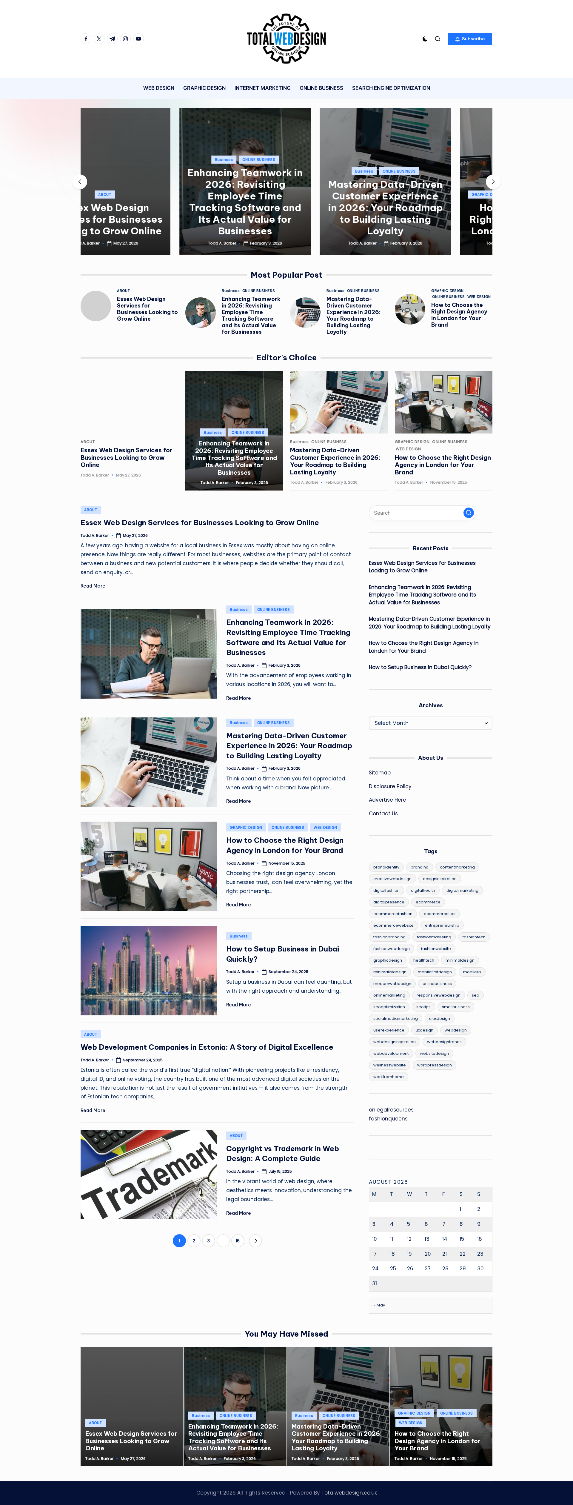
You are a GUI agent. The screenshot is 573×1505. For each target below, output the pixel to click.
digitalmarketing (462, 890)
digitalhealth (423, 890)
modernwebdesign (392, 983)
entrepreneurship (442, 925)
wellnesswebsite (389, 1065)
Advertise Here (387, 799)
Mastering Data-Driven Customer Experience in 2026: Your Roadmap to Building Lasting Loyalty (286, 207)
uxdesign (424, 1030)
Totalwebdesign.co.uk (349, 1492)
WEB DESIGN (469, 194)
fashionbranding (389, 937)
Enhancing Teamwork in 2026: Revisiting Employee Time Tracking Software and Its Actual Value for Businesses (146, 202)
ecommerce (428, 902)
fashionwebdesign (391, 948)
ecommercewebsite (393, 925)
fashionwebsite (436, 948)
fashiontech (474, 937)
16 (238, 1241)
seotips (423, 1007)
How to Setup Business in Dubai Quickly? (420, 667)
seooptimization (389, 1007)
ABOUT (123, 291)
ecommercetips (439, 914)
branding (420, 867)
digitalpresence (388, 902)
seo (475, 995)
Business (125, 159)
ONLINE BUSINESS (160, 159)
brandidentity (386, 867)
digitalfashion (386, 890)
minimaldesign (460, 960)
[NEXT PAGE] (255, 1240)
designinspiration (440, 879)
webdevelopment (391, 1053)
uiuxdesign (439, 1018)
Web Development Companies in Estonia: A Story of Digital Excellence (207, 1047)
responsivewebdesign (438, 995)
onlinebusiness (437, 983)
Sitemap (380, 772)
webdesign (456, 1030)
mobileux (472, 972)
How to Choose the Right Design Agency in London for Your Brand (427, 219)
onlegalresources (391, 1109)
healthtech (423, 960)
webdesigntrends (444, 1042)
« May (379, 1305)
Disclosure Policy (390, 786)
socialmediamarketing (395, 1018)
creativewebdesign (392, 879)
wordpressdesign (434, 1065)
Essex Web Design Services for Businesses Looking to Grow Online (147, 309)
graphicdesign (387, 960)
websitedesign (434, 1053)
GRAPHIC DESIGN (389, 194)
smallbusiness (456, 1007)
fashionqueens (388, 1118)
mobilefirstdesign (435, 972)
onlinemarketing (389, 995)
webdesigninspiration (394, 1042)
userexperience (388, 1030)
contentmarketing (457, 867)
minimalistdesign (389, 972)
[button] (470, 39)
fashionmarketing (434, 937)
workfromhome (388, 1077)
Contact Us (383, 813)
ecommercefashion (392, 914)
